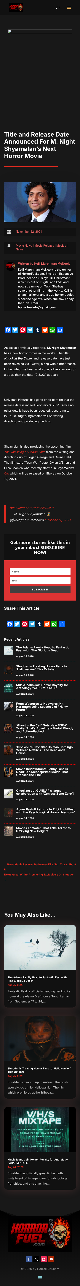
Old (6, 473)
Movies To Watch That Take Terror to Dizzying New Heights (43, 829)
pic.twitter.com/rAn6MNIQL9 (32, 508)
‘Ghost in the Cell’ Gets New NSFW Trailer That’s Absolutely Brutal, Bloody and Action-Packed (44, 728)
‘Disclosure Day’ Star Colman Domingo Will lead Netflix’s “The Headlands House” (44, 750)
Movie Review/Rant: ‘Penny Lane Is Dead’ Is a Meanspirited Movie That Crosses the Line (42, 772)
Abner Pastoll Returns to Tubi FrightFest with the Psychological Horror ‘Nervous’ (45, 810)
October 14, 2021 (58, 520)
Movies (61, 245)
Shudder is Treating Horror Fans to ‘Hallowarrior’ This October (41, 667)
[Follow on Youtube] (51, 1259)
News (19, 249)
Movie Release (44, 245)
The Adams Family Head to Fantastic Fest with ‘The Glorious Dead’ (42, 648)
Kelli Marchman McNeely (52, 263)
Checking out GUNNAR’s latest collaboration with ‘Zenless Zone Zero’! (45, 792)
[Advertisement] (40, 89)
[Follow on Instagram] (44, 1259)
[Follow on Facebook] (29, 1259)
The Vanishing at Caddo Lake (24, 452)
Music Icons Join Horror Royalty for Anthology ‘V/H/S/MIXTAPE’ (42, 686)
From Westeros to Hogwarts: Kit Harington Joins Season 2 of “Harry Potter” (42, 706)
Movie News (24, 245)
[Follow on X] (36, 1259)
